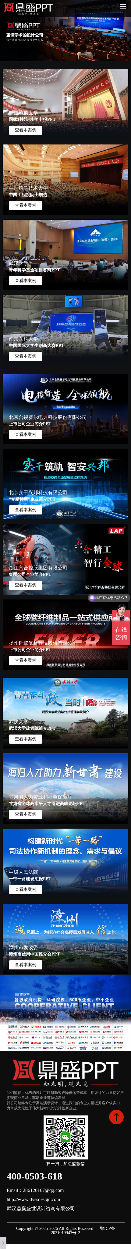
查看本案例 (25, 130)
